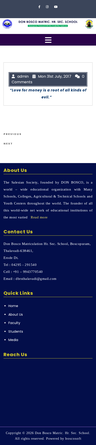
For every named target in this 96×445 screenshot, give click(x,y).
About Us (15, 314)
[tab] (48, 40)
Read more (39, 217)
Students (15, 331)
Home (13, 306)
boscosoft (73, 438)
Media (13, 340)
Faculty (14, 323)
